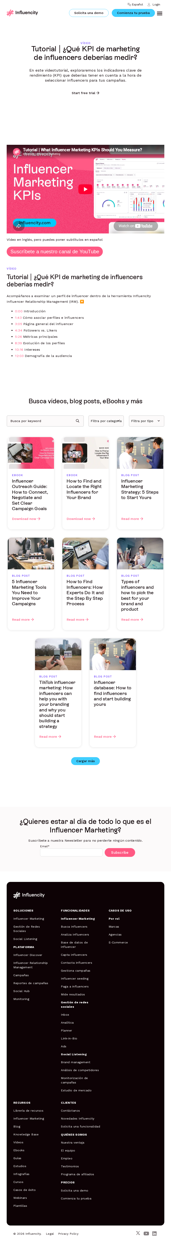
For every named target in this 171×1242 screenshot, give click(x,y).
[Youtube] (146, 1234)
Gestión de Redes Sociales (26, 929)
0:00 (19, 311)
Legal (50, 1233)
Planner (66, 1030)
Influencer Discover (27, 955)
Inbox (65, 1014)
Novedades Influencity (77, 1118)
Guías (17, 1158)
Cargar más (85, 761)
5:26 (18, 337)
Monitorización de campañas (74, 1080)
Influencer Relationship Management (30, 965)
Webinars (20, 1197)
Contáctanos (70, 1110)
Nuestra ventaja (72, 1142)
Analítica (67, 1022)
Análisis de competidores (80, 1070)
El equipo (68, 1150)
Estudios (19, 1166)
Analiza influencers (75, 934)
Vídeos (18, 1142)
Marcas (114, 926)
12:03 (19, 356)
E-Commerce (118, 942)
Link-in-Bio (69, 1038)
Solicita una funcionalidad (80, 1126)
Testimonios (70, 1166)
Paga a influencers (75, 986)
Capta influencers (74, 954)
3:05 (18, 324)
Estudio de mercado (76, 1090)
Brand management (75, 1062)
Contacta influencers (76, 962)
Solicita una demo (88, 13)
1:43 (18, 318)
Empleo (66, 1158)
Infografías (21, 1174)
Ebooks (18, 1150)
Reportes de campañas (30, 983)
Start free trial (83, 93)
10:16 (19, 350)
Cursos (18, 1182)
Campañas (21, 975)
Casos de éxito (24, 1190)
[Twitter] (138, 1234)
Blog (16, 1126)
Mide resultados (73, 994)
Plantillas (20, 1205)
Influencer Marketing (28, 918)
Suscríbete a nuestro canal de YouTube (54, 251)
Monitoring (21, 999)
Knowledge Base (26, 1134)
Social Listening (25, 939)
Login (156, 4)
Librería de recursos (28, 1110)
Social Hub (21, 991)
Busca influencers (74, 926)
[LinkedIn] (154, 1234)
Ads (64, 1046)
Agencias (115, 934)
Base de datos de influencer (74, 944)
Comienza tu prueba (133, 13)
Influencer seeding (74, 978)
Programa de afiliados (77, 1174)
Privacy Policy (68, 1233)
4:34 (18, 330)
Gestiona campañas (76, 970)
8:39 (18, 343)
